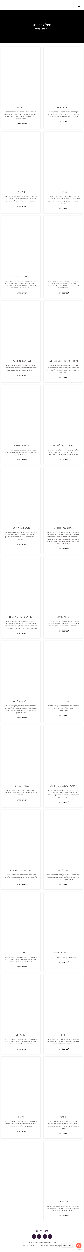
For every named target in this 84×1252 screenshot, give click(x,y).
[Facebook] (50, 1236)
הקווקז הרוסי (63, 107)
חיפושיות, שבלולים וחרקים (63, 785)
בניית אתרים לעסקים (28, 1246)
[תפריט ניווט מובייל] (79, 5)
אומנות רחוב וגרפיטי (20, 870)
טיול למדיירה (40, 29)
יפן (63, 276)
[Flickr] (34, 1236)
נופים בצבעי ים (20, 276)
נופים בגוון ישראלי (20, 527)
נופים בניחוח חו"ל (63, 527)
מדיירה (63, 191)
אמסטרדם (63, 1201)
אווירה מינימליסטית (63, 445)
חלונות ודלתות (20, 701)
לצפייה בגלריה (64, 121)
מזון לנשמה (63, 616)
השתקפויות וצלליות (21, 360)
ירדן (63, 1034)
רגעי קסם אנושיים (63, 952)
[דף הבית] (48, 29)
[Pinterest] (45, 1236)
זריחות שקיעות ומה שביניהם (63, 360)
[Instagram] (39, 1236)
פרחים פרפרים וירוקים (20, 616)
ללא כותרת (63, 701)
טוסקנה (21, 952)
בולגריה (21, 191)
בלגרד (20, 1117)
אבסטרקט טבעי (21, 445)
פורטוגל (63, 1117)
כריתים (20, 107)
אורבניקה (63, 870)
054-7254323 (42, 1231)
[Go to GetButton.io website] (78, 1249)
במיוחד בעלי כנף (21, 785)
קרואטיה (20, 1034)
